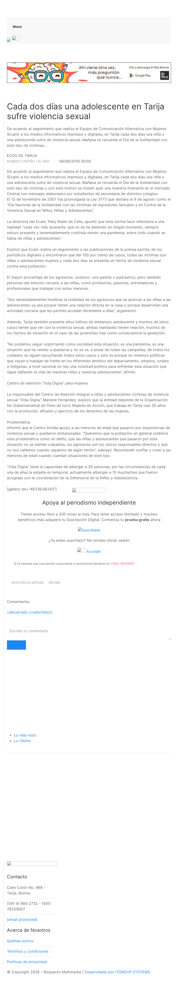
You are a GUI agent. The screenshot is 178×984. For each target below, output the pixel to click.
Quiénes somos (20, 940)
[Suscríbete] (89, 530)
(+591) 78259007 (122, 563)
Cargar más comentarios (29, 612)
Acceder (93, 551)
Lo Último (22, 740)
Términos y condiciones (27, 951)
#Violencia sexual (28, 582)
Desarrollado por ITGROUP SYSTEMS (117, 972)
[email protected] (22, 919)
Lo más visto (25, 735)
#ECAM (54, 582)
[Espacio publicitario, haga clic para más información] (89, 72)
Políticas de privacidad (27, 961)
